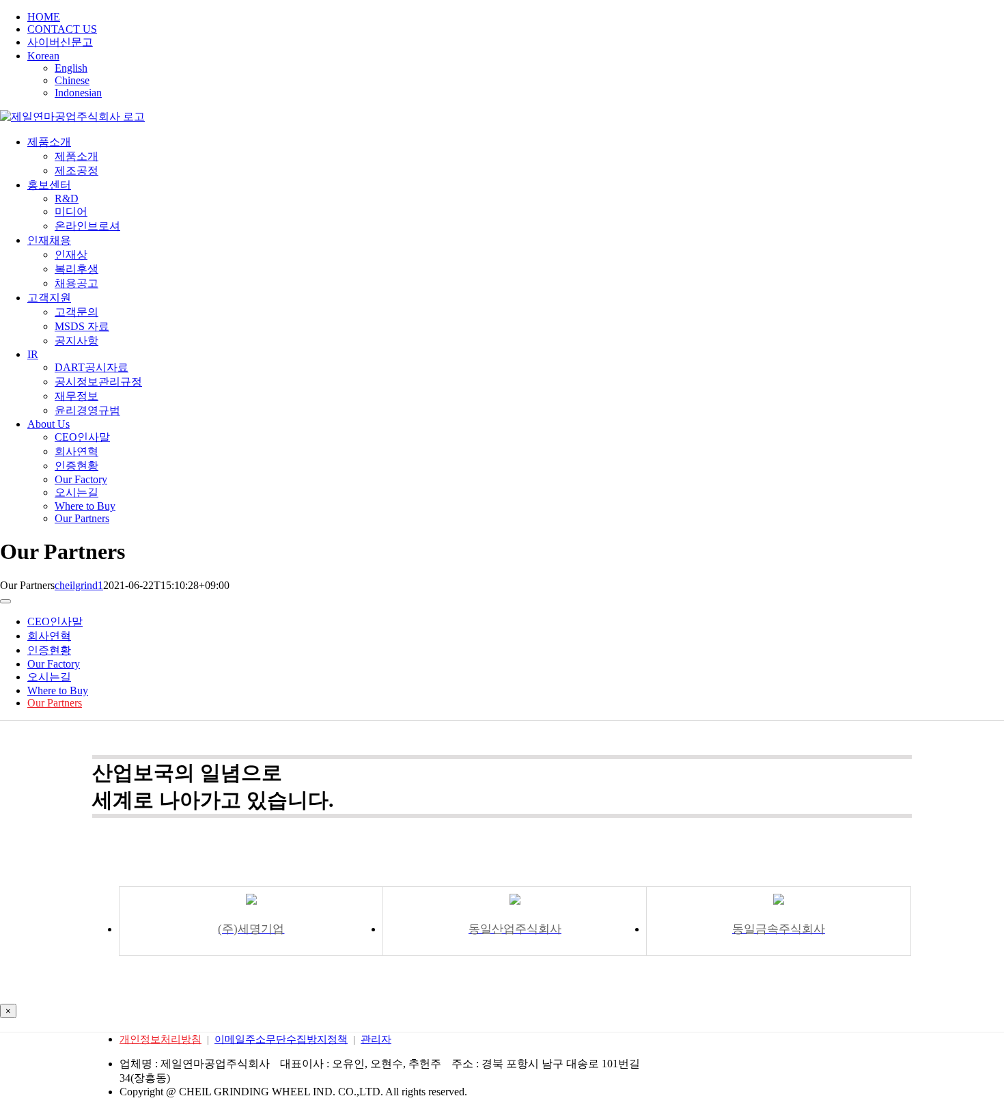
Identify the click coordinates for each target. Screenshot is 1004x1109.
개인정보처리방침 (160, 1039)
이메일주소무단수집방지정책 (281, 1039)
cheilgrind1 (79, 585)
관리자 (376, 1039)
